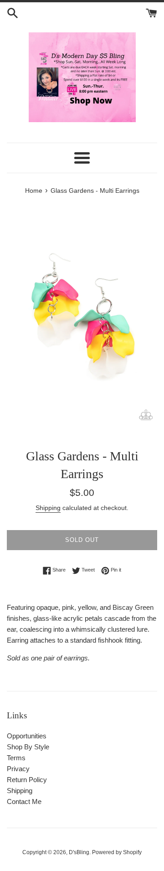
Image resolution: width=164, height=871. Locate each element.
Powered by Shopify (117, 852)
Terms (16, 758)
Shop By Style (28, 747)
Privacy (18, 769)
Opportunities (26, 736)
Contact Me (24, 801)
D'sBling (79, 852)
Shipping (48, 507)
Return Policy (27, 779)
